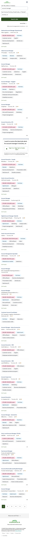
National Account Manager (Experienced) (11, 30)
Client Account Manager (7, 50)
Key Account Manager (6, 451)
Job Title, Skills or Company (8, 5)
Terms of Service (18, 530)
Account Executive (6, 397)
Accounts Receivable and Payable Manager (12, 468)
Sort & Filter (22, 23)
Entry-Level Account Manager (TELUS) (10, 433)
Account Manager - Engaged (8, 81)
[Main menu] (27, 2)
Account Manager (5, 64)
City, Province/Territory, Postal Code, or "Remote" (13, 12)
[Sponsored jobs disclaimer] (27, 26)
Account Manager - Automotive (9, 415)
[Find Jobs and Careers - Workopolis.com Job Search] (7, 2)
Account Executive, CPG (7, 122)
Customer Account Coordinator (9, 312)
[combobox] (14, 8)
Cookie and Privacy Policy (20, 154)
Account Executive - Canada (8, 159)
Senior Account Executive (7, 178)
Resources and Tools (13, 516)
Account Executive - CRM (7, 345)
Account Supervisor (6, 377)
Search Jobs (14, 19)
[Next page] (24, 506)
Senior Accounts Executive (8, 233)
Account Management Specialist (9, 254)
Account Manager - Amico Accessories (10, 327)
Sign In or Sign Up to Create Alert (17, 148)
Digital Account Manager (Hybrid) (9, 216)
